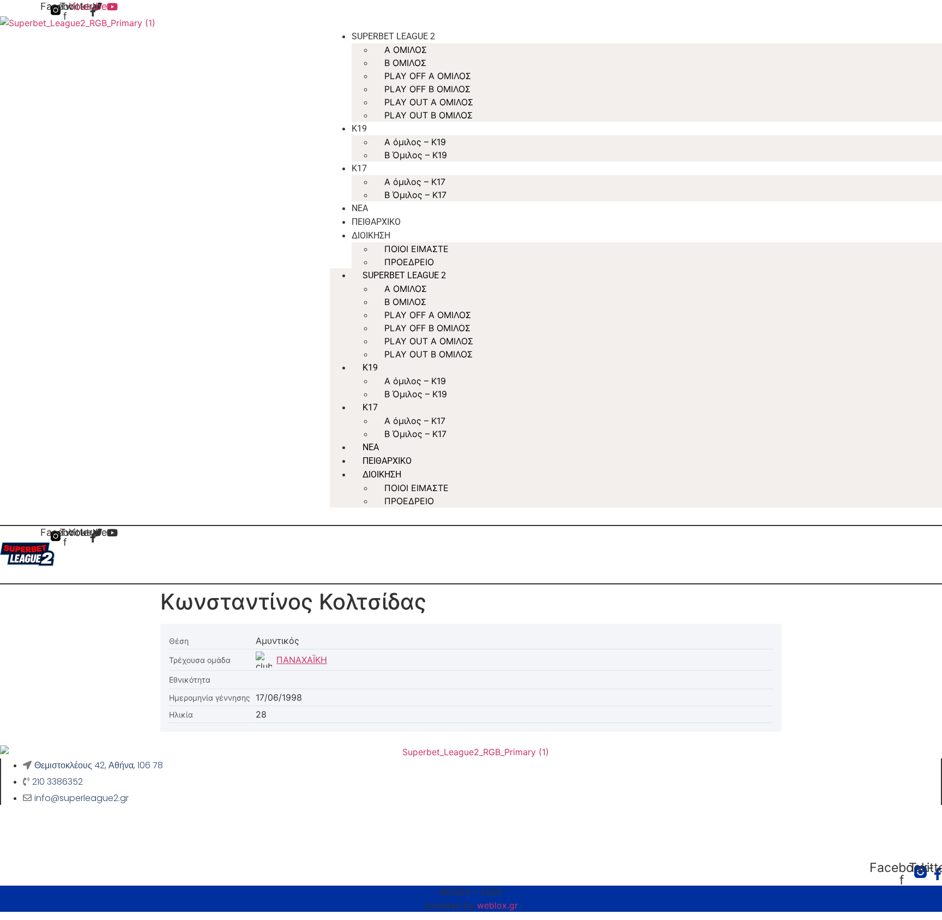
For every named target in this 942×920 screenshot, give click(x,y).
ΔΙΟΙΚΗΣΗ (371, 235)
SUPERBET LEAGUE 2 (393, 36)
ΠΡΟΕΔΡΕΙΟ (409, 261)
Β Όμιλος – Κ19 (415, 155)
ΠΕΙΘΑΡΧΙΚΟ (376, 222)
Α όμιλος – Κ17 (414, 181)
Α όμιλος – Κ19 (415, 141)
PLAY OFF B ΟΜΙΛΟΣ (427, 88)
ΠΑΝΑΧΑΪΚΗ (301, 659)
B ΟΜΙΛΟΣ (405, 62)
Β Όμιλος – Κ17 (415, 194)
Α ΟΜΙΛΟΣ (405, 49)
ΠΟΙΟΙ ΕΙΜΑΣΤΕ (416, 248)
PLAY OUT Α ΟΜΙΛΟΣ (428, 102)
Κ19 (359, 128)
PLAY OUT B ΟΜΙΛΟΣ (428, 115)
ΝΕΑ (360, 208)
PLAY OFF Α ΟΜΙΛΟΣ (427, 75)
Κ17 (359, 168)
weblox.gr (497, 905)
